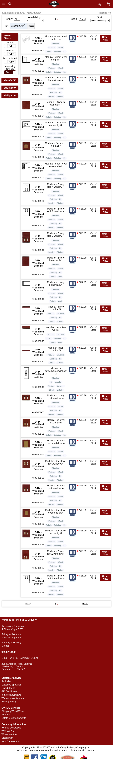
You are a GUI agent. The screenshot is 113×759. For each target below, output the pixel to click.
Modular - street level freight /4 (56, 58)
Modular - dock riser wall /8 (55, 328)
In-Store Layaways (11, 695)
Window (60, 97)
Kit (64, 51)
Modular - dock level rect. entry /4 (55, 532)
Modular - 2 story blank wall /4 (55, 259)
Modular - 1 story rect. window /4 (55, 396)
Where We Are (9, 734)
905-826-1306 (8, 652)
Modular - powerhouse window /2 (56, 371)
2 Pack (51, 390)
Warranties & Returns (12, 698)
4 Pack (60, 48)
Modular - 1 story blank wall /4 (55, 283)
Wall (60, 277)
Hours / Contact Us (11, 727)
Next (85, 603)
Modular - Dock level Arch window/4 (56, 78)
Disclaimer (7, 738)
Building (57, 51)
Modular (19, 26)
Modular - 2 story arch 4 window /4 (56, 185)
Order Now (105, 38)
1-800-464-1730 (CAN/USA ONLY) (19, 658)
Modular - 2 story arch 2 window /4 (56, 210)
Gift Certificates (9, 691)
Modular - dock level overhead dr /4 (55, 511)
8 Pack (60, 322)
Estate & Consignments (13, 718)
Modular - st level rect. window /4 (56, 486)
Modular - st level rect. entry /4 (56, 421)
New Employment (10, 741)
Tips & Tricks (8, 688)
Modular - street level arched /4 (56, 37)
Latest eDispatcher (11, 684)
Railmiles (6, 681)
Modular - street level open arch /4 (56, 165)
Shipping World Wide (12, 711)
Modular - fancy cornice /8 (56, 308)
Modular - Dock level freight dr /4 (56, 144)
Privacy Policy (8, 701)
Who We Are (8, 731)
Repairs (5, 714)
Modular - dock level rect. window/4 (55, 462)
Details (48, 51)
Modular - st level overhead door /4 (56, 441)
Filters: (6, 26)
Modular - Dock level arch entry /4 (56, 123)
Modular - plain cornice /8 (56, 349)
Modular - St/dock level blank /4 (56, 103)
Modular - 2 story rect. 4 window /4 (55, 577)
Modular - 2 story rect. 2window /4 (55, 552)
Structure (55, 44)
